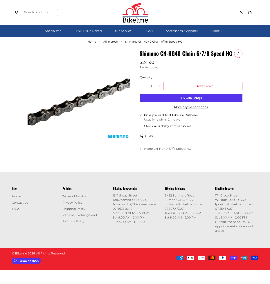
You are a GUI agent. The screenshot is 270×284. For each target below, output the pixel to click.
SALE (150, 31)
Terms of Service (74, 196)
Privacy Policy (72, 202)
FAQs (15, 209)
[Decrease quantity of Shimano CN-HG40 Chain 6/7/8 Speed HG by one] (144, 86)
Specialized (53, 31)
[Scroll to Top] (263, 264)
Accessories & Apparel (182, 31)
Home (92, 41)
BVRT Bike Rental (89, 31)
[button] (250, 12)
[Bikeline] (135, 12)
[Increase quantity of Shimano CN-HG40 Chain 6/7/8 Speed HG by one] (159, 86)
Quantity (146, 77)
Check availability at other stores (167, 126)
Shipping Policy (73, 209)
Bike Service (123, 31)
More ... (217, 31)
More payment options (191, 107)
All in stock (110, 41)
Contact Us (20, 202)
